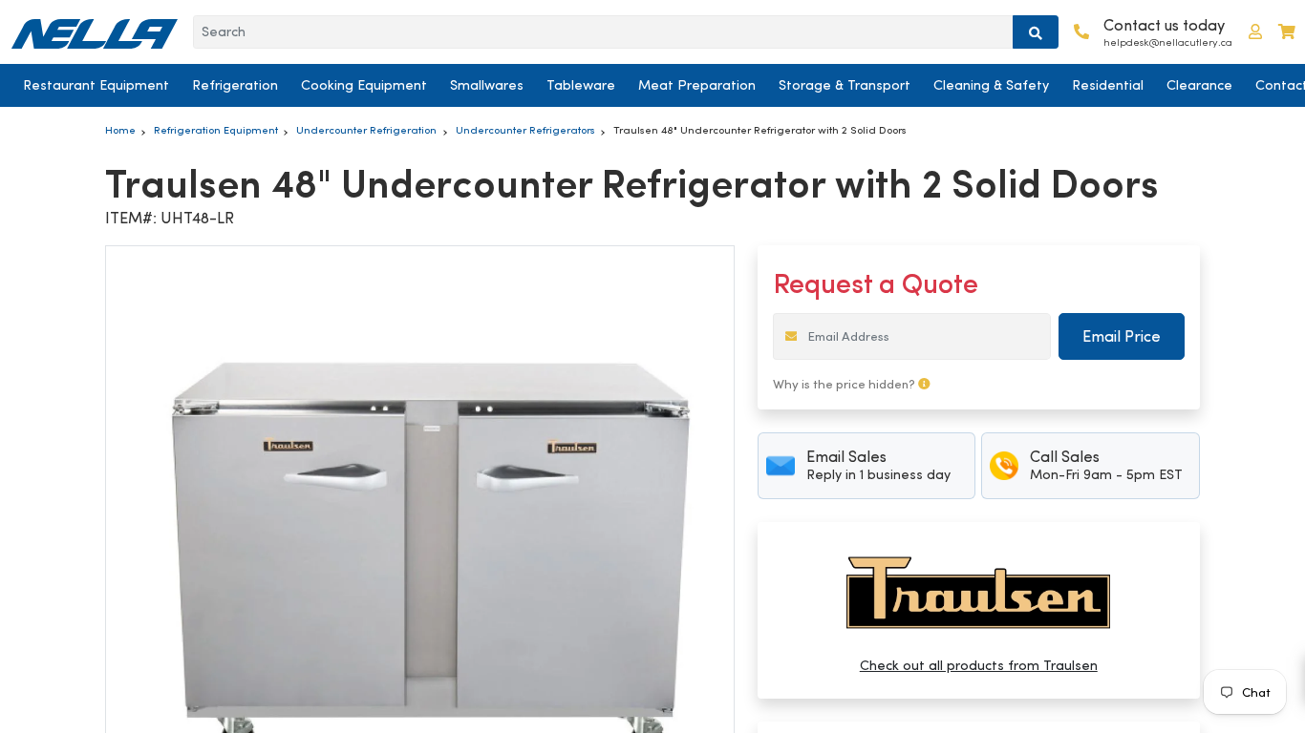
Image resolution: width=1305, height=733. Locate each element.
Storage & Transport (844, 85)
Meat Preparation (697, 85)
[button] (1255, 32)
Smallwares (487, 85)
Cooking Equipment (364, 85)
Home (120, 130)
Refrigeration (235, 85)
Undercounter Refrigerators (525, 130)
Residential (1108, 85)
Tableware (580, 85)
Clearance (1199, 85)
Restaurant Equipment (96, 85)
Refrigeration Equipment (216, 130)
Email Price (1121, 336)
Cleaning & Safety (991, 85)
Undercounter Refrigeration (366, 130)
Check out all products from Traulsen (979, 665)
